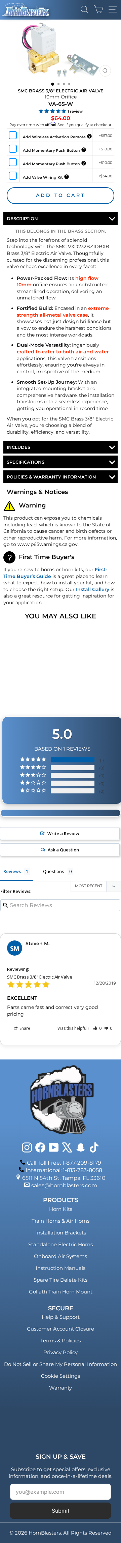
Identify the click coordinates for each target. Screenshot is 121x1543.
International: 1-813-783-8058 (64, 1170)
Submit (61, 1510)
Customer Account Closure (60, 1329)
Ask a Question (63, 850)
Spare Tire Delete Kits (60, 1280)
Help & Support (61, 1317)
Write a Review (63, 834)
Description (22, 218)
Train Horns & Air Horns (60, 1221)
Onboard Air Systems (60, 1256)
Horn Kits (60, 1209)
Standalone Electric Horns (60, 1244)
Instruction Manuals (60, 1268)
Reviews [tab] (12, 871)
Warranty (60, 1388)
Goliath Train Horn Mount (60, 1291)
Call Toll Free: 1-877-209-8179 (64, 1163)
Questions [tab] (53, 871)
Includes (18, 447)
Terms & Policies (60, 1340)
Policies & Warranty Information (51, 476)
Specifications (25, 462)
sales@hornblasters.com (64, 1185)
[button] (97, 1028)
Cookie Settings (60, 1376)
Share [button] (24, 1028)
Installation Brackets (60, 1232)
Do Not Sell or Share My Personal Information (60, 1364)
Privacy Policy (60, 1352)
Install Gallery (92, 589)
